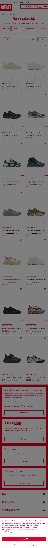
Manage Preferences (9, 530)
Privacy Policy (30, 530)
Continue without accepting (24, 545)
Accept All (24, 539)
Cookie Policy (7, 532)
